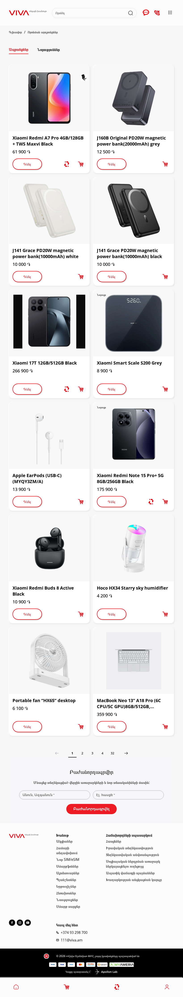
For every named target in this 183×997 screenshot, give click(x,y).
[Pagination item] (126, 753)
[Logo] (28, 12)
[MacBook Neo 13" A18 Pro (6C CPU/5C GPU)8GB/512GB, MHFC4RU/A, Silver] (134, 660)
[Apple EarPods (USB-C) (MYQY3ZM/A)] (49, 435)
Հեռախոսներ (66, 893)
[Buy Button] (80, 164)
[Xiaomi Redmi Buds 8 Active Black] (49, 548)
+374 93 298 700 (74, 932)
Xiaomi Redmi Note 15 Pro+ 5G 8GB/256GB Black (130, 478)
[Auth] (167, 988)
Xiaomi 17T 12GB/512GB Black (44, 363)
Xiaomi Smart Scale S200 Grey (129, 363)
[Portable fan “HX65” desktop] (49, 660)
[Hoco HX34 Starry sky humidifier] (134, 548)
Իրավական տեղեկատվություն (129, 847)
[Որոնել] (130, 13)
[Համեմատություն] (66, 164)
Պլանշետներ (66, 879)
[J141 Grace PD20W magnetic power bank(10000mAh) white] (49, 210)
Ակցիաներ (64, 841)
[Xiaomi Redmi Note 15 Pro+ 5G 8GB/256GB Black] (134, 435)
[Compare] (117, 987)
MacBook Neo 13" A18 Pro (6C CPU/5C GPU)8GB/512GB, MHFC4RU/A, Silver (129, 703)
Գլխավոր (15, 32)
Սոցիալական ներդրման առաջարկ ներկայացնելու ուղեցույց (133, 864)
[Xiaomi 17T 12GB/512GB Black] (49, 323)
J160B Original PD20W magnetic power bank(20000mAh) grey (131, 141)
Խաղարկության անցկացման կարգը (134, 879)
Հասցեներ (113, 841)
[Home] (16, 988)
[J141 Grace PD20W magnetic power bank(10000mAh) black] (134, 210)
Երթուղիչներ (66, 886)
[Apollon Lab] (106, 971)
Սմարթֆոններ (67, 866)
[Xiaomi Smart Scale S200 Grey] (134, 323)
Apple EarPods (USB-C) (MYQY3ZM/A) (37, 478)
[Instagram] (20, 923)
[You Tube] (28, 923)
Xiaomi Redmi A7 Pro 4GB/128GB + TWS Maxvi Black (47, 141)
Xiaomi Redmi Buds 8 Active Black (43, 591)
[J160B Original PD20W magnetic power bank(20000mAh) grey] (134, 98)
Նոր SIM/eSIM (67, 859)
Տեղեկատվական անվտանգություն (132, 854)
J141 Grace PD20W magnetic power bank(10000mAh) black (129, 253)
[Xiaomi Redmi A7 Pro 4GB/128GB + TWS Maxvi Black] (49, 98)
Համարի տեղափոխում (66, 850)
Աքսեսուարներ (67, 872)
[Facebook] (12, 923)
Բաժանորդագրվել (91, 809)
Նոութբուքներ (67, 899)
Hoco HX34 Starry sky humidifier (132, 588)
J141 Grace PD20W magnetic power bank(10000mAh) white (45, 253)
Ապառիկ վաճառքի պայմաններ (130, 872)
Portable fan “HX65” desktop (44, 700)
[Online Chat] (146, 13)
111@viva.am (72, 940)
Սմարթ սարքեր (68, 906)
